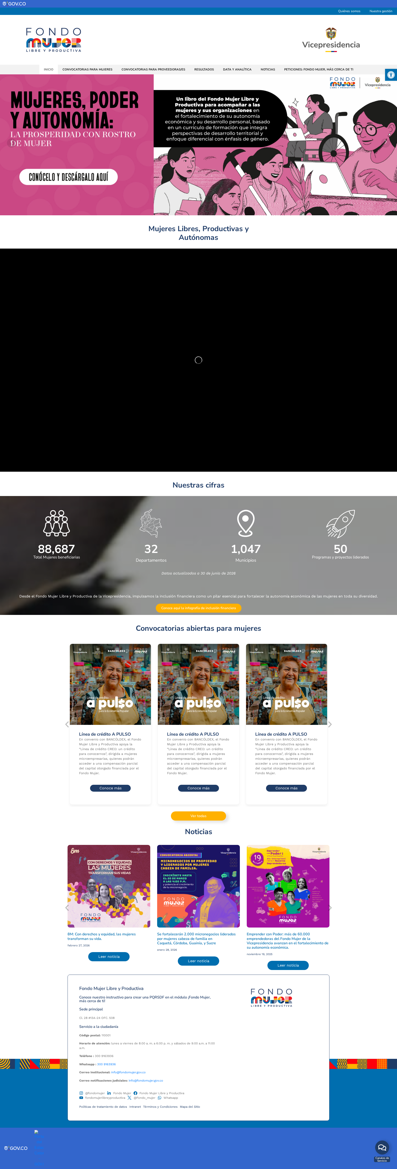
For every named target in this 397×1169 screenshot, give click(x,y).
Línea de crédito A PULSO (105, 734)
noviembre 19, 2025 (259, 954)
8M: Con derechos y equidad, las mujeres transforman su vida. (102, 936)
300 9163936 (106, 1064)
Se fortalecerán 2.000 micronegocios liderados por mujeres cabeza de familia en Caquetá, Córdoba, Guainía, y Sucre (196, 938)
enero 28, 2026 (167, 949)
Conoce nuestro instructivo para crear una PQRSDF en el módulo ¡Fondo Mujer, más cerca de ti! (145, 999)
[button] (391, 75)
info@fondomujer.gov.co (128, 1072)
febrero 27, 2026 (79, 945)
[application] (198, 360)
